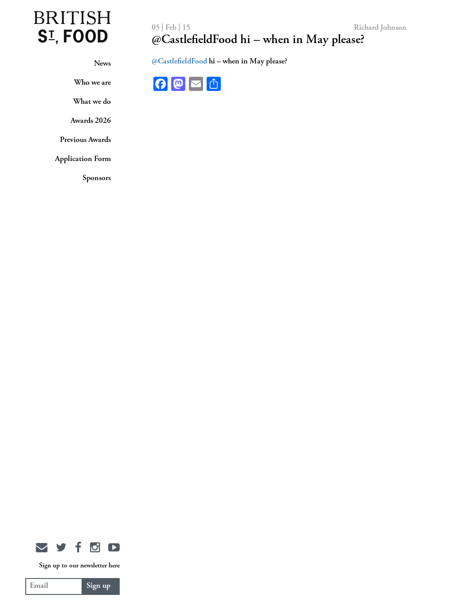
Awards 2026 (90, 121)
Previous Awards (85, 140)
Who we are (92, 83)
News (102, 64)
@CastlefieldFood (179, 62)
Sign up (98, 586)
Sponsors (96, 178)
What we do (92, 102)
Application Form (83, 159)
